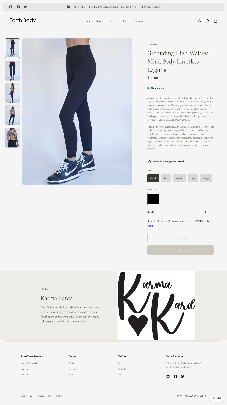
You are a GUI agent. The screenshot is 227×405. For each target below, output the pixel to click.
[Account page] (208, 21)
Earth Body (152, 44)
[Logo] (22, 21)
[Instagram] (10, 7)
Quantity (151, 212)
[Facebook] (18, 7)
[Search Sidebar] (200, 21)
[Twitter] (25, 7)
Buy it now (181, 250)
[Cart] (216, 21)
